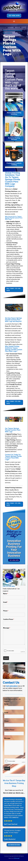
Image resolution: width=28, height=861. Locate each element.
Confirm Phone (8, 619)
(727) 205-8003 (10, 586)
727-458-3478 (14, 15)
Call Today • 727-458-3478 (13, 289)
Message (6, 628)
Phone (5, 611)
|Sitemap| (16, 858)
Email (5, 602)
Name (5, 593)
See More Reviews (14, 845)
